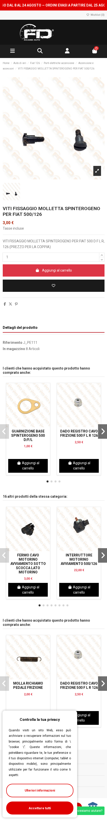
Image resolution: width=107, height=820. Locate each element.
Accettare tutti (40, 808)
